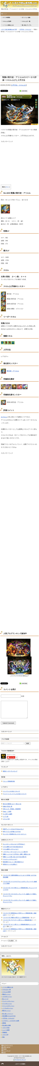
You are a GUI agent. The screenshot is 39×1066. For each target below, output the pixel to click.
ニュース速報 (6, 1030)
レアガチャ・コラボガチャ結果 (10, 1020)
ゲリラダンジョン (7, 1003)
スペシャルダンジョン (8, 1006)
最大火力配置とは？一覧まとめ (12, 804)
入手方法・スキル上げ (18, 85)
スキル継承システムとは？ (11, 849)
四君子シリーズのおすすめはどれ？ (13, 829)
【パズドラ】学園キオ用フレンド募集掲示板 (16, 917)
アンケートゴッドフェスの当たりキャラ (14, 794)
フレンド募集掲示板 (9, 781)
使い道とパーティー (7, 1013)
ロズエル (4, 417)
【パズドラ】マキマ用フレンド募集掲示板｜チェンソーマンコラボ (20, 888)
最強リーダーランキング (10, 771)
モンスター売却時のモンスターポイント (14, 834)
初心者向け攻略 (6, 1025)
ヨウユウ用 (6, 819)
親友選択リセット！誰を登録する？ (13, 862)
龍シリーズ (5, 999)
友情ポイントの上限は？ (10, 864)
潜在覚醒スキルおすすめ (9, 1016)
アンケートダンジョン (8, 1001)
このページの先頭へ (20, 1064)
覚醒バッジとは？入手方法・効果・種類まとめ (16, 854)
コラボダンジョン (7, 996)
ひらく (8, 187)
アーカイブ (4, 940)
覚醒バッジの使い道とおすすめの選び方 (14, 857)
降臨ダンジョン (6, 994)
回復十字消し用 (7, 806)
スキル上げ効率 (7, 21)
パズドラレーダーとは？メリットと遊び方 (15, 852)
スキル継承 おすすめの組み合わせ (13, 846)
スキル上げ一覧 (26, 21)
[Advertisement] (19, 54)
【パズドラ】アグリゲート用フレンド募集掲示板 (17, 920)
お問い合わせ (6, 1047)
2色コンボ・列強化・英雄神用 (12, 809)
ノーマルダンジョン (7, 1008)
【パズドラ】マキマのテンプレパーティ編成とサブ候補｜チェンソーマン (20, 895)
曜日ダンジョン (6, 1010)
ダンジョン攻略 (26, 17)
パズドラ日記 (6, 1027)
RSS (4, 1052)
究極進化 (4, 1032)
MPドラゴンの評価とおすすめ (12, 831)
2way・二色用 (7, 811)
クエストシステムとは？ (10, 859)
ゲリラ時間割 (6, 17)
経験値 (4, 1023)
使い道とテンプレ (27, 25)
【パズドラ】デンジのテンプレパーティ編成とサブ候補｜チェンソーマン (20, 901)
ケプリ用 (5, 816)
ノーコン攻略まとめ (8, 25)
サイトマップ (6, 1050)
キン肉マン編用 (7, 814)
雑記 (3, 1037)
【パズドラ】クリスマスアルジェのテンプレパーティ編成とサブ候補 (20, 882)
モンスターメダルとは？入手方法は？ (14, 844)
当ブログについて (8, 1045)
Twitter (5, 1049)
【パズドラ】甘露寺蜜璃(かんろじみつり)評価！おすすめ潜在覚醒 (19, 876)
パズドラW (5, 1034)
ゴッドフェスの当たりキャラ (11, 791)
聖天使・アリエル (13, 371)
